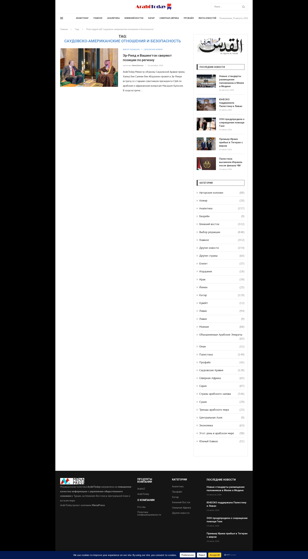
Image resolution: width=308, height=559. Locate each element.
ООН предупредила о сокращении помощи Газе (231, 122)
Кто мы (141, 507)
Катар (151, 18)
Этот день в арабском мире (221, 433)
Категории (179, 479)
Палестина (221, 354)
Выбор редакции (221, 232)
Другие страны (221, 255)
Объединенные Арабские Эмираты (221, 335)
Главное (97, 18)
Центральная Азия (221, 417)
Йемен (221, 287)
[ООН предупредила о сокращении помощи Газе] (206, 124)
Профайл (189, 18)
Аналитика (113, 18)
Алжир (221, 200)
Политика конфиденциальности (149, 513)
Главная (64, 29)
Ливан (221, 311)
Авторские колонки (221, 192)
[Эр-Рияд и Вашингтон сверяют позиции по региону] (89, 67)
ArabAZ (141, 488)
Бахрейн (221, 216)
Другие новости (221, 248)
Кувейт (221, 303)
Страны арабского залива (221, 394)
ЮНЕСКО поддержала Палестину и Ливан (230, 103)
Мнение (221, 327)
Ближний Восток (181, 502)
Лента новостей (207, 18)
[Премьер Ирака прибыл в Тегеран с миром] (206, 143)
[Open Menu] (61, 18)
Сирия (221, 386)
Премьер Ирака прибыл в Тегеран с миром (231, 142)
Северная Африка (169, 18)
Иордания (221, 271)
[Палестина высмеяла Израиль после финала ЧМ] (206, 163)
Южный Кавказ (221, 441)
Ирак (221, 279)
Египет (221, 263)
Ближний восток (133, 18)
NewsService (137, 65)
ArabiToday (82, 18)
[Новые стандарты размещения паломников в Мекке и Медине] (206, 81)
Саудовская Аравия (221, 370)
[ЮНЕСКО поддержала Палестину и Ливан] (206, 104)
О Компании (145, 500)
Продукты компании (144, 480)
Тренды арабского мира (221, 409)
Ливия (221, 319)
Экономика (221, 425)
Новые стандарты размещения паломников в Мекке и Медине (231, 81)
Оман (221, 346)
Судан (221, 402)
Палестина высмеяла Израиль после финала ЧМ (230, 162)
